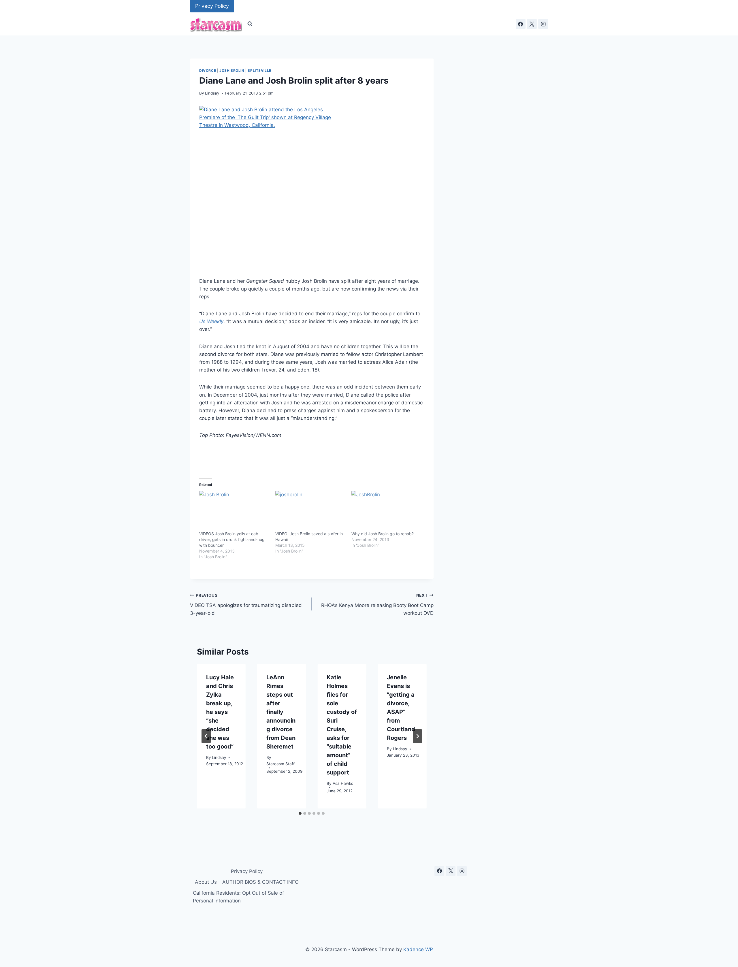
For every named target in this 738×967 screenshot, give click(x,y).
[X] (532, 24)
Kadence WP (418, 949)
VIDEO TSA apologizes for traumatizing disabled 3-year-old (246, 604)
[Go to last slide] (206, 736)
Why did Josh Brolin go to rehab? (382, 533)
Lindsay (212, 93)
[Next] (417, 736)
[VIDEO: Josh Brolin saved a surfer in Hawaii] (310, 511)
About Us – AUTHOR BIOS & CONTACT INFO (247, 882)
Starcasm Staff (280, 764)
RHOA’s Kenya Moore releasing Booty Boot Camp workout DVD (377, 604)
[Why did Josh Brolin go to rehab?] (386, 511)
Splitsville (259, 70)
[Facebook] (521, 24)
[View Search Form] (250, 24)
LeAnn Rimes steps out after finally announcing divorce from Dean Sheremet (280, 712)
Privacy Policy (212, 6)
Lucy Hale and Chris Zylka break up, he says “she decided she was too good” (220, 712)
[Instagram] (543, 24)
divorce (207, 70)
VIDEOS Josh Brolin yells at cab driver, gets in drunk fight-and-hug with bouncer (232, 539)
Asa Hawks (343, 783)
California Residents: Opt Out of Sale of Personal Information (238, 897)
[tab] (300, 813)
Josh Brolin (231, 70)
